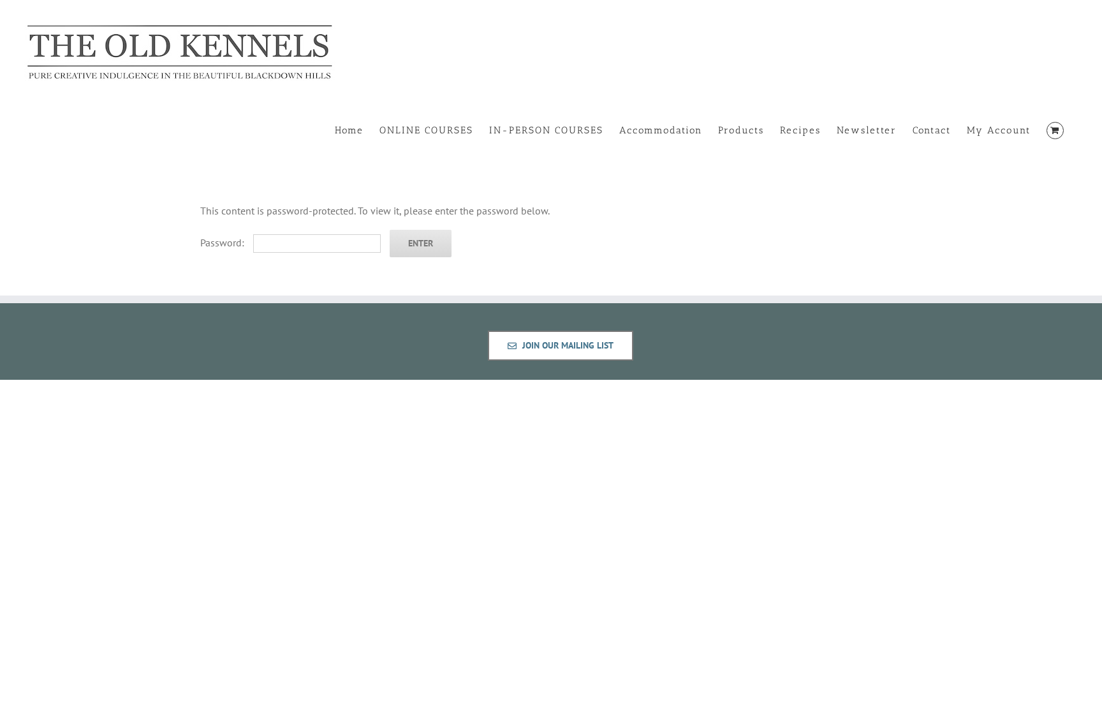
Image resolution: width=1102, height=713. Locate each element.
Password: (223, 242)
